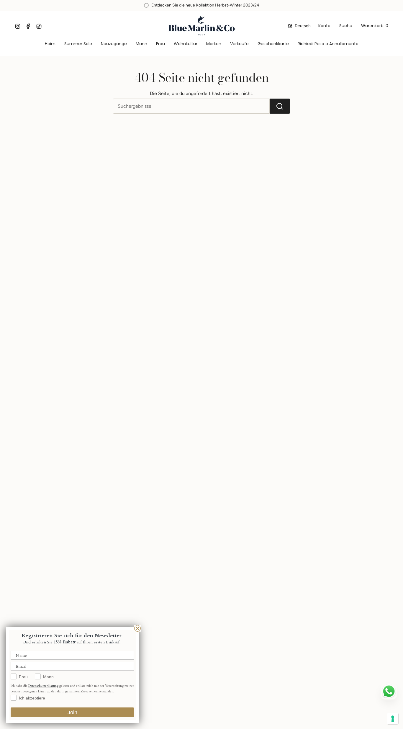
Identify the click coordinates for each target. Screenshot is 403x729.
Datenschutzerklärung (43, 686)
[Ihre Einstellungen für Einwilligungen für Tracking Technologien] (392, 718)
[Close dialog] (137, 628)
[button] (141, 44)
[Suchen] (280, 106)
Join (72, 712)
